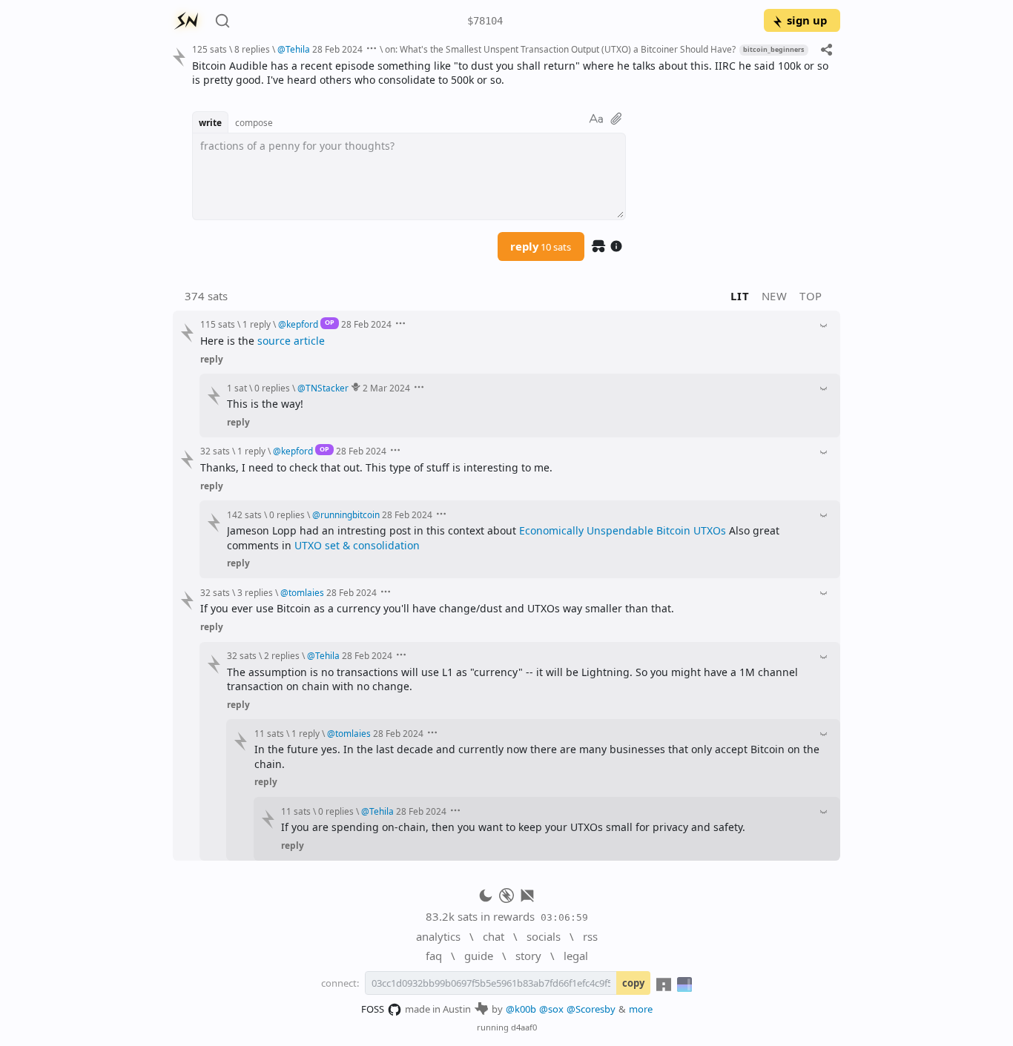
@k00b (521, 1009)
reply (540, 246)
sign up (807, 20)
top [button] (810, 295)
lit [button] (739, 295)
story (528, 955)
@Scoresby (591, 1009)
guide (478, 955)
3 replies (255, 592)
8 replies (252, 49)
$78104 (485, 21)
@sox (551, 1009)
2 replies (282, 655)
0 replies (272, 388)
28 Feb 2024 (337, 49)
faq (434, 955)
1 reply (256, 324)
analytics (438, 936)
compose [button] (254, 122)
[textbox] (510, 73)
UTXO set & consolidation (357, 545)
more (641, 1009)
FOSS (372, 1009)
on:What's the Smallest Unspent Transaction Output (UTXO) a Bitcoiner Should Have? (560, 49)
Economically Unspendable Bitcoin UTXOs (622, 530)
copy (633, 983)
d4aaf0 (524, 1027)
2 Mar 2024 (386, 388)
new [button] (775, 295)
